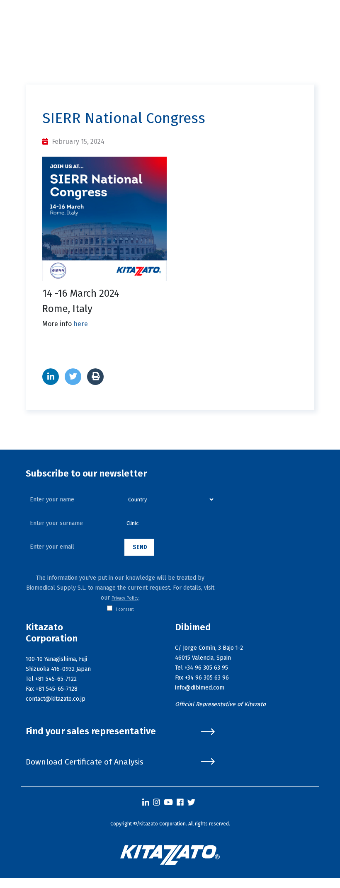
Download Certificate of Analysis (84, 762)
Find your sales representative (91, 731)
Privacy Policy (125, 598)
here (80, 324)
